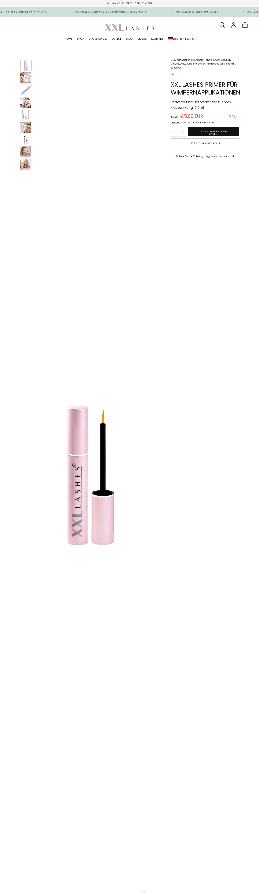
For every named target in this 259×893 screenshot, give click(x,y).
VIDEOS (142, 39)
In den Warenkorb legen (213, 133)
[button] (222, 25)
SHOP (80, 39)
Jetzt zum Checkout (205, 143)
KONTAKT (157, 39)
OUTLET (116, 39)
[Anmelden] (233, 25)
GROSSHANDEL (98, 39)
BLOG (129, 39)
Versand (176, 122)
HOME (68, 39)
